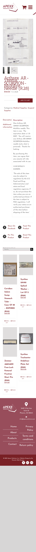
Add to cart (25, 100)
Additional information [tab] (7, 126)
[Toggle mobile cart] (24, 7)
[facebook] (23, 462)
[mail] (31, 462)
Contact (12, 444)
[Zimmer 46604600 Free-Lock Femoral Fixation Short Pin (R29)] (10, 342)
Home (13, 426)
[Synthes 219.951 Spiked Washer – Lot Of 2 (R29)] (26, 265)
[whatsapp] (27, 462)
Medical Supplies (20, 108)
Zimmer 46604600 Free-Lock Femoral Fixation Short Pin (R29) (8, 370)
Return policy (26, 445)
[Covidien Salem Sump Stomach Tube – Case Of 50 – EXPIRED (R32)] (10, 269)
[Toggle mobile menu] (30, 7)
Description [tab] (7, 120)
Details (14, 321)
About (13, 432)
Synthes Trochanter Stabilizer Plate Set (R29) (25, 360)
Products (12, 438)
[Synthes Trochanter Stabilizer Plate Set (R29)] (26, 338)
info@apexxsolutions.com (27, 419)
